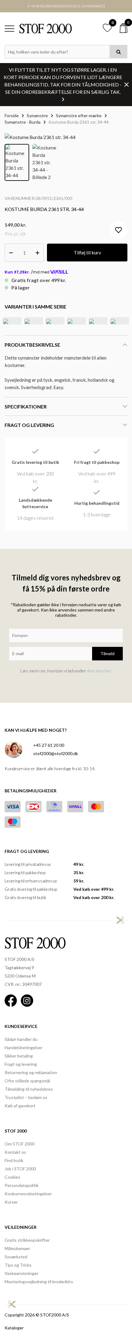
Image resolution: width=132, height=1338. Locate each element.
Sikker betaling (19, 1055)
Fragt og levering (21, 1064)
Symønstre (37, 115)
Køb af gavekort (20, 1105)
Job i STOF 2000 (20, 1168)
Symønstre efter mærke (79, 115)
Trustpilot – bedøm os (26, 1097)
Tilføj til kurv (87, 252)
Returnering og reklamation (31, 1072)
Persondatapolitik (22, 1185)
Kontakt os (15, 1152)
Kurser (11, 1202)
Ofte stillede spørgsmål (27, 1080)
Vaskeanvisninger (21, 1273)
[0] (123, 28)
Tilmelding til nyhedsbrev (29, 1089)
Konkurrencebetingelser (28, 1193)
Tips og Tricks (18, 1265)
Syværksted (16, 1256)
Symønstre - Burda (23, 122)
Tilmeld (107, 653)
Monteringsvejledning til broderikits (39, 1281)
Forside (12, 115)
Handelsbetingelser (23, 1047)
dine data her (99, 670)
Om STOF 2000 (19, 1143)
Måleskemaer (17, 1248)
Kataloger (14, 1327)
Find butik (14, 1160)
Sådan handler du (21, 1039)
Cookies (12, 1177)
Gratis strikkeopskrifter (27, 1240)
